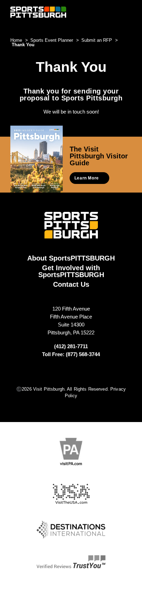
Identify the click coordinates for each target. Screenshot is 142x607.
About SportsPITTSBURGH (71, 258)
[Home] (38, 12)
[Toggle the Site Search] (115, 12)
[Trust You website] (71, 561)
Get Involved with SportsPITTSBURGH (71, 271)
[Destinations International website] (71, 530)
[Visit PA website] (71, 451)
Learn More (86, 178)
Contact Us (71, 284)
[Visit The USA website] (71, 494)
